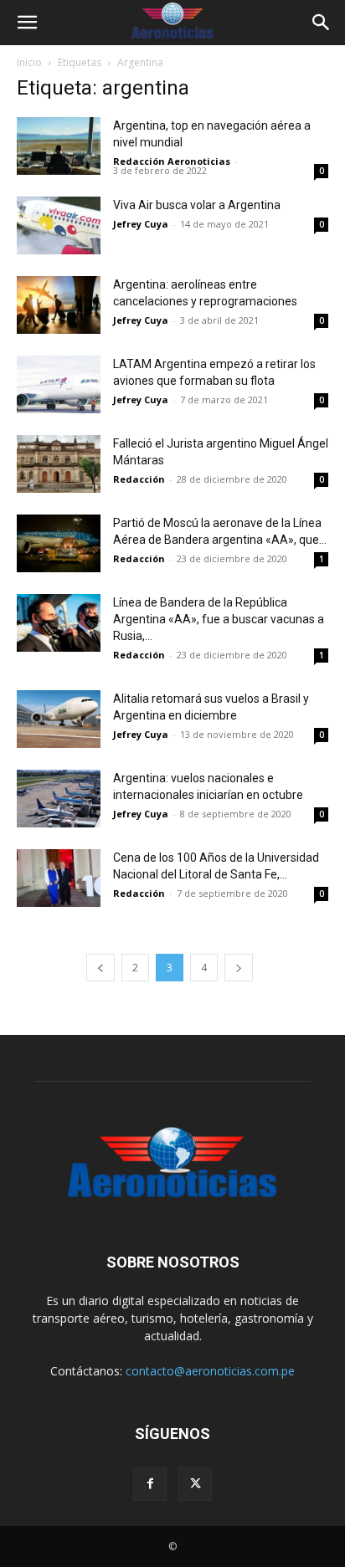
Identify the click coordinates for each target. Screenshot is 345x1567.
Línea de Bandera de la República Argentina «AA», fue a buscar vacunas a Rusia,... (218, 619)
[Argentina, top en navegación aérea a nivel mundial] (58, 146)
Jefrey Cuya (140, 224)
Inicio (29, 62)
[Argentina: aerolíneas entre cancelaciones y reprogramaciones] (58, 305)
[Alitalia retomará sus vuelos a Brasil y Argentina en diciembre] (58, 719)
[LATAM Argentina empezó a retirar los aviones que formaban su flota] (58, 384)
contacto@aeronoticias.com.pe (210, 1371)
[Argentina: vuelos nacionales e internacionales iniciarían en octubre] (58, 798)
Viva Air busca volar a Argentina (197, 205)
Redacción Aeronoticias (171, 161)
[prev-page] (100, 967)
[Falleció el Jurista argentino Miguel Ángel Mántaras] (58, 464)
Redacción (139, 479)
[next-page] (238, 967)
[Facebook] (150, 1484)
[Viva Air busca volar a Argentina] (58, 225)
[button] (27, 22)
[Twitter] (195, 1484)
